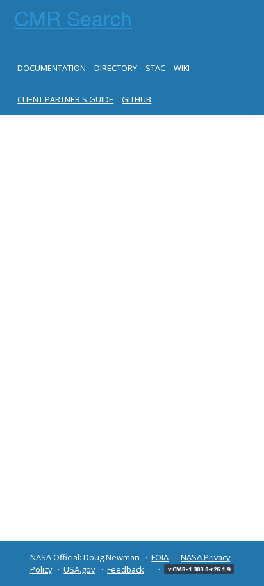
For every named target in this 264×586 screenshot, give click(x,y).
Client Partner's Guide (65, 99)
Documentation (51, 68)
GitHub (136, 99)
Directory (115, 68)
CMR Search (73, 17)
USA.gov (79, 569)
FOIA (160, 557)
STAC (155, 68)
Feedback (125, 569)
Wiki (182, 68)
